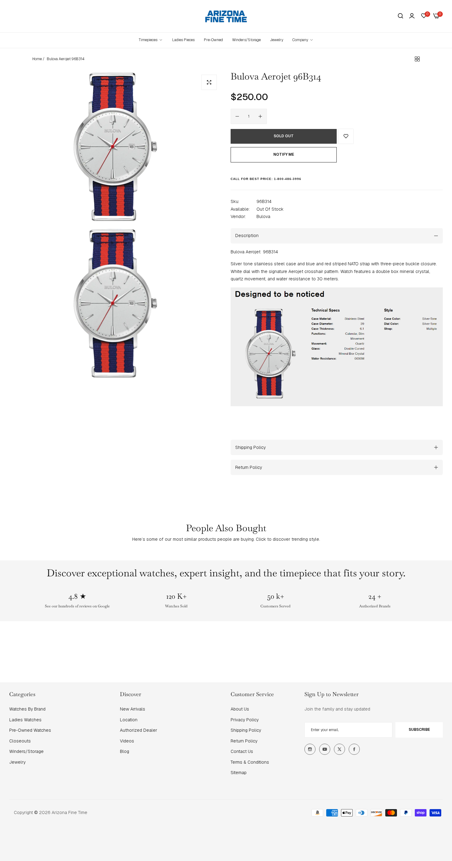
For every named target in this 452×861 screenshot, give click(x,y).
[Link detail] (309, 749)
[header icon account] (411, 16)
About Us (240, 709)
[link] (303, 40)
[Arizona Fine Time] (226, 16)
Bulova (263, 216)
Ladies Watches (25, 720)
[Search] (400, 16)
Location (128, 720)
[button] (346, 136)
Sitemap (239, 772)
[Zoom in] (209, 82)
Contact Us (242, 751)
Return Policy (244, 741)
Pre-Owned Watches (30, 730)
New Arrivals (132, 709)
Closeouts (20, 741)
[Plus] (260, 116)
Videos (127, 741)
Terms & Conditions (250, 762)
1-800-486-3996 (287, 179)
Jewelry (17, 762)
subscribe (419, 729)
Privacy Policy (245, 720)
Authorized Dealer (138, 730)
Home (37, 58)
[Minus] (237, 116)
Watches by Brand (27, 709)
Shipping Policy (246, 730)
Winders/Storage (26, 751)
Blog (124, 751)
